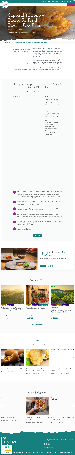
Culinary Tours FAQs (46, 1)
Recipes (22, 10)
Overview (7, 42)
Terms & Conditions (30, 452)
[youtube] (50, 266)
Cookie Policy (49, 452)
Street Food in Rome (7, 417)
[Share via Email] (7, 50)
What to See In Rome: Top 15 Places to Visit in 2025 (62, 418)
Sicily (55, 51)
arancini (43, 51)
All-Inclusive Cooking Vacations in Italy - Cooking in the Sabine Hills (12, 309)
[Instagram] (52, 266)
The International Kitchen (13, 10)
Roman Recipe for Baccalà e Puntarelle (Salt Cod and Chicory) (36, 370)
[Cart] (73, 1)
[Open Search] (70, 1)
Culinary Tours (20, 4)
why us (56, 4)
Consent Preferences (48, 447)
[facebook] (48, 266)
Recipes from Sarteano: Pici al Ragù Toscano (62, 370)
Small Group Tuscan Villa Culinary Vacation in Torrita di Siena (62, 311)
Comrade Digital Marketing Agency (66, 452)
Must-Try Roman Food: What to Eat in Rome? (37, 418)
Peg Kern (20, 29)
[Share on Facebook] (7, 45)
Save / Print (37, 235)
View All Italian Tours (37, 324)
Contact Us (71, 4)
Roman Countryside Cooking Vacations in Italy (35, 309)
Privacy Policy (40, 452)
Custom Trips (31, 4)
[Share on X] (7, 48)
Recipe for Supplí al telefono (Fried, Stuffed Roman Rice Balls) (32, 42)
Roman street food (50, 48)
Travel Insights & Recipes (44, 4)
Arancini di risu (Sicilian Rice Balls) (12, 369)
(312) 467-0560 (65, 1)
